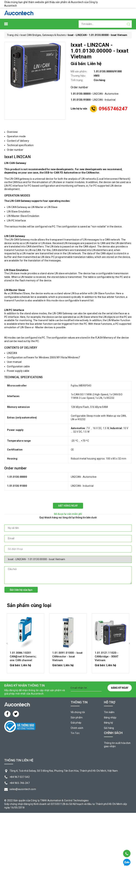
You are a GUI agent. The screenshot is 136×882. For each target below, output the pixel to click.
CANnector (92, 172)
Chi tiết (25, 667)
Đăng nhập (110, 717)
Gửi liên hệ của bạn (21, 589)
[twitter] (16, 714)
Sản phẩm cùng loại (29, 605)
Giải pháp (76, 722)
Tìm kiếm (109, 712)
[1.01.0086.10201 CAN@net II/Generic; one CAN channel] (25, 632)
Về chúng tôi (78, 712)
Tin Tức (75, 733)
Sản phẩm (77, 717)
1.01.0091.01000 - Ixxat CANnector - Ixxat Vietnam (67, 656)
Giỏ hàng (109, 728)
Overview (12, 132)
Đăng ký (108, 722)
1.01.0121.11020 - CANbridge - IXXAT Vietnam (106, 656)
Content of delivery (18, 140)
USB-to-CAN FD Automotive (61, 172)
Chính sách (77, 728)
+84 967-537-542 (20, 777)
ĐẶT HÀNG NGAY (68, 505)
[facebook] (7, 714)
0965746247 (113, 109)
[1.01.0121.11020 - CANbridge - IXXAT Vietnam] (110, 632)
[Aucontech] (18, 13)
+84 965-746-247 (20, 783)
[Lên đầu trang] (126, 844)
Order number (15, 149)
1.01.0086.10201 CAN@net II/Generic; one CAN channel (23, 656)
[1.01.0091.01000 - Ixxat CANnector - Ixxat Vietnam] (68, 632)
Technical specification (20, 145)
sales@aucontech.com (23, 789)
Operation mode (16, 136)
